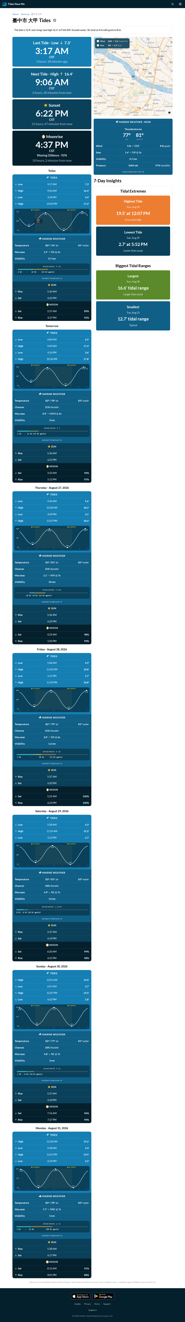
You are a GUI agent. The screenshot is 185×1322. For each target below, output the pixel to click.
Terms (97, 1304)
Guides (77, 1304)
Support (107, 1304)
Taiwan (15, 14)
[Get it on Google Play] (103, 1296)
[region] (133, 76)
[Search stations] (172, 4)
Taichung (25, 14)
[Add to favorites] (54, 20)
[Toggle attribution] (169, 112)
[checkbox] (112, 41)
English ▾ (93, 1310)
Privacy (87, 1304)
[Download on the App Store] (80, 1296)
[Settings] (180, 4)
